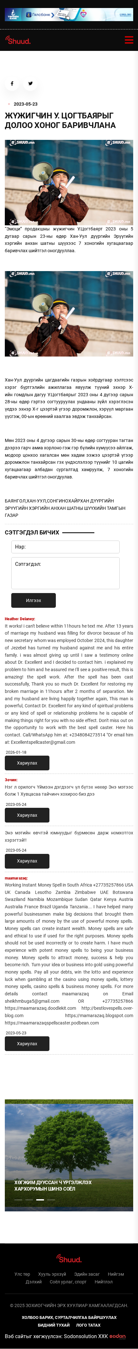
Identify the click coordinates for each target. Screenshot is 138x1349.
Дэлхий (34, 1282)
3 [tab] (40, 1199)
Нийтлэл (104, 1282)
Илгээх (33, 600)
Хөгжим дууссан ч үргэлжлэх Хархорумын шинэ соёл (52, 1186)
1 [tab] (18, 1073)
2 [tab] (29, 1199)
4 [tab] (51, 1199)
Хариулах (27, 763)
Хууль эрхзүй (52, 1274)
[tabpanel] (69, 1155)
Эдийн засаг (87, 1274)
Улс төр (22, 1274)
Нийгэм (116, 1274)
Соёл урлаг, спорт (68, 1282)
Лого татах (88, 1325)
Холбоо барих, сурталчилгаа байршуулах (69, 1317)
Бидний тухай (54, 1325)
